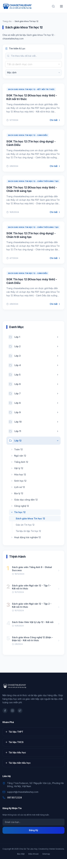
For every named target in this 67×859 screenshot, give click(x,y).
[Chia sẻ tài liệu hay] (17, 6)
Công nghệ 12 (21, 506)
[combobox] (32, 64)
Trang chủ (7, 21)
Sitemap (46, 854)
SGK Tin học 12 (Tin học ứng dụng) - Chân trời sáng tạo (31, 235)
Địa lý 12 (18, 493)
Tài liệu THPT (16, 731)
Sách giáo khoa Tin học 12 (30, 518)
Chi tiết (53, 120)
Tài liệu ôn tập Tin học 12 (28, 531)
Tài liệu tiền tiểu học (20, 762)
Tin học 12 (20, 512)
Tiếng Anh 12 (21, 462)
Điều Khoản (33, 854)
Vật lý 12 (18, 468)
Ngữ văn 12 (20, 455)
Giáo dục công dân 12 (26, 499)
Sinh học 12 (20, 480)
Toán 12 (18, 449)
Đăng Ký (33, 830)
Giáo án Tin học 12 (25, 524)
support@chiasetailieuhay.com (22, 792)
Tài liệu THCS (16, 742)
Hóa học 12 (20, 474)
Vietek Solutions (56, 849)
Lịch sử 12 (19, 487)
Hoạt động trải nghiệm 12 (27, 537)
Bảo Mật (21, 854)
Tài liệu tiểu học (17, 752)
